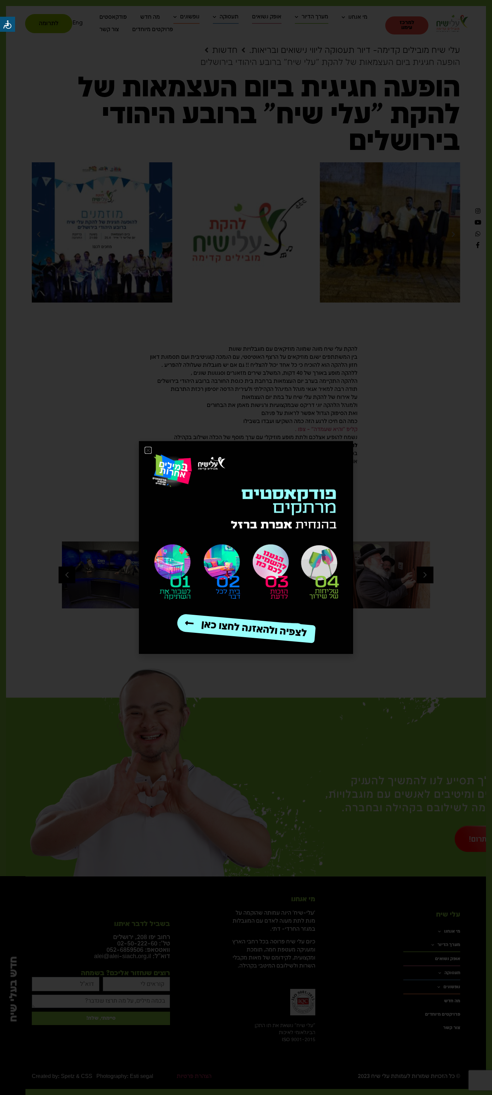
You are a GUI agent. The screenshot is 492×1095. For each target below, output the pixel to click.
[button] (148, 450)
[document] (246, 547)
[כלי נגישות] (7, 24)
